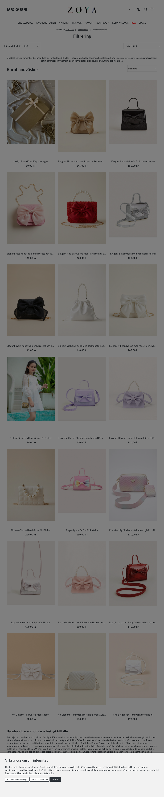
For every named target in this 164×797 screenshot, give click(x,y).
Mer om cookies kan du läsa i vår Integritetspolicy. (29, 773)
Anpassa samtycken (39, 779)
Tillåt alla (55, 779)
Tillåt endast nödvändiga (17, 779)
